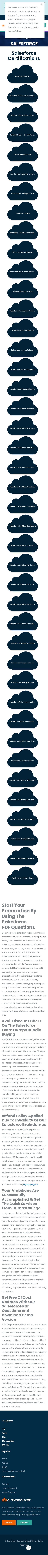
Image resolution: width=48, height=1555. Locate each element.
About (4, 1459)
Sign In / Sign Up (9, 1492)
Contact (5, 1484)
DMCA (4, 1467)
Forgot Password (9, 1488)
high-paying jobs (30, 1184)
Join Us (5, 1463)
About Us (24, 1522)
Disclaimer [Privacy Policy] (13, 1471)
